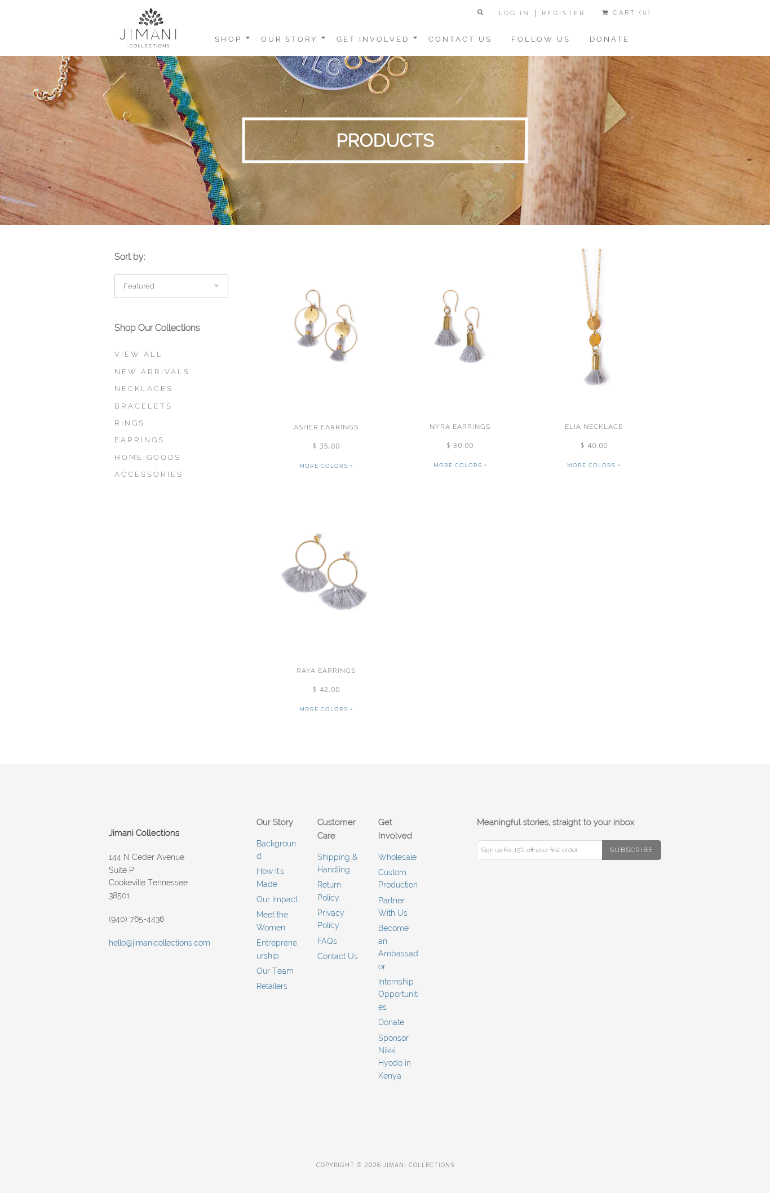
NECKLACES (143, 388)
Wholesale (397, 857)
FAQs (327, 941)
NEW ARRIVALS (152, 371)
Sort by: (129, 256)
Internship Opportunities (398, 994)
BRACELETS (143, 406)
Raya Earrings (326, 671)
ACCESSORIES (148, 474)
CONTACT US (460, 39)
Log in (514, 13)
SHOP (228, 39)
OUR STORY (289, 39)
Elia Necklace (594, 427)
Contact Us (337, 956)
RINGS (129, 423)
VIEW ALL (138, 354)
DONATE (610, 39)
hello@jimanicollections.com (159, 942)
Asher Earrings (326, 427)
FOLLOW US (540, 39)
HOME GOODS (147, 457)
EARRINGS (139, 440)
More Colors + (326, 466)
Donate (391, 1022)
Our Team (275, 970)
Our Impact (277, 899)
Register (563, 13)
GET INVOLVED (373, 39)
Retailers (271, 986)
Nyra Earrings (460, 427)
